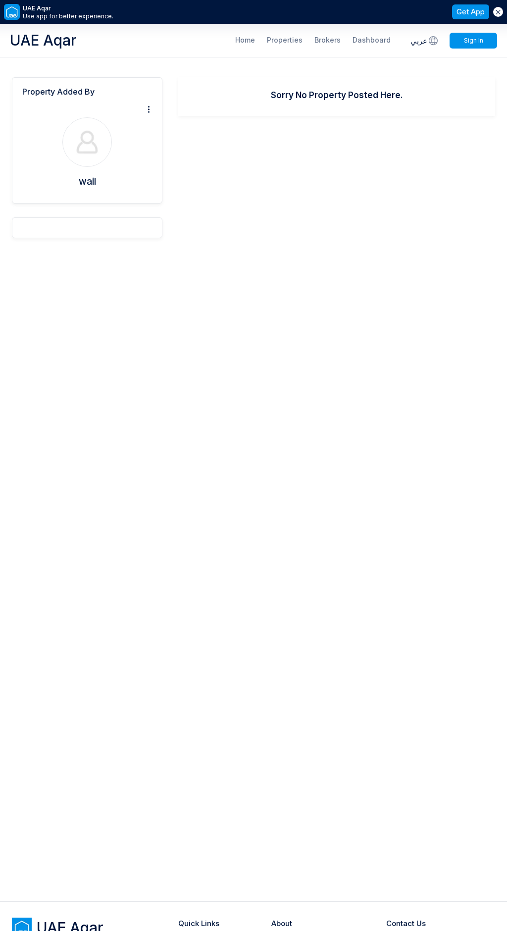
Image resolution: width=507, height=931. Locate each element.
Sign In (473, 40)
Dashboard (372, 40)
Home (245, 40)
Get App (470, 11)
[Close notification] (498, 12)
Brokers (327, 40)
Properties (285, 40)
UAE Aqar (43, 40)
